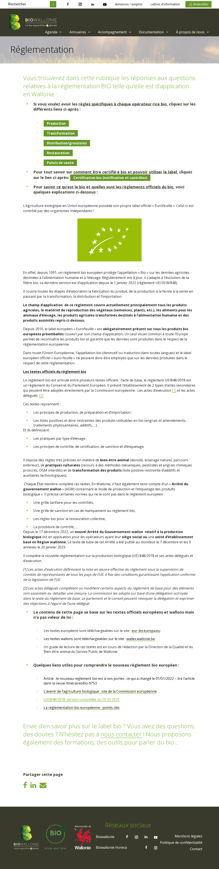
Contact (196, 849)
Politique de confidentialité (181, 842)
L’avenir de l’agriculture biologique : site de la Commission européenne (100, 691)
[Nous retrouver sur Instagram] (80, 4)
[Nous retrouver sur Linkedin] (92, 4)
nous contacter (121, 734)
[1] (174, 390)
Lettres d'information (165, 4)
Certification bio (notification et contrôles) (110, 177)
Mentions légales (188, 836)
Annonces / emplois (128, 4)
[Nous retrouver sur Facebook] (68, 4)
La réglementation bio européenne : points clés (82, 707)
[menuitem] (53, 32)
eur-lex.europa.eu (146, 630)
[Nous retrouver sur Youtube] (105, 4)
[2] (41, 395)
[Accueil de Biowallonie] (33, 22)
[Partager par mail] (43, 785)
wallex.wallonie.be (140, 638)
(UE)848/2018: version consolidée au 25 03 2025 (81, 699)
